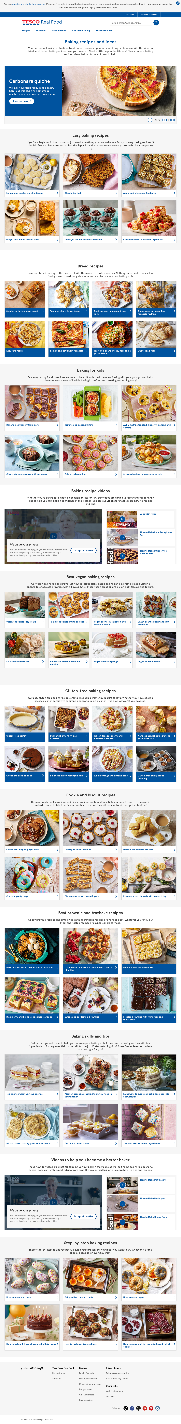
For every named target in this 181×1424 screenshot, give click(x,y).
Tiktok (125, 1408)
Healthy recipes (104, 30)
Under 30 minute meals (90, 1384)
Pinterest (151, 1408)
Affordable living (81, 30)
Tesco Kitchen (58, 30)
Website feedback (114, 1391)
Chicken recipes (86, 1394)
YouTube (145, 1408)
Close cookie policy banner (178, 3)
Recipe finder (58, 1373)
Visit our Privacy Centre (117, 1378)
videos (111, 500)
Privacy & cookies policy (117, 1373)
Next (164, 120)
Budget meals (85, 1389)
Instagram (157, 1408)
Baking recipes (86, 1400)
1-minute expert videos (138, 1046)
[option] (90, 95)
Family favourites (87, 1373)
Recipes (26, 30)
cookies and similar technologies (29, 4)
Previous (150, 120)
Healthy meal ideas (88, 1378)
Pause (172, 120)
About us (56, 1378)
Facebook (132, 1408)
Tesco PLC (111, 1396)
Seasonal (41, 30)
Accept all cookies (83, 550)
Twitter (138, 1408)
